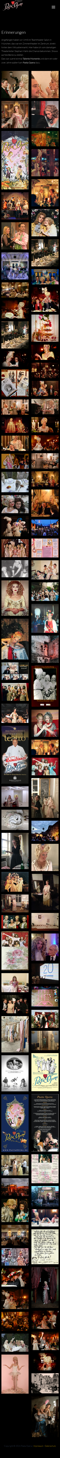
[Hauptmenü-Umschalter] (53, 7)
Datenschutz (50, 1446)
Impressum (38, 1446)
